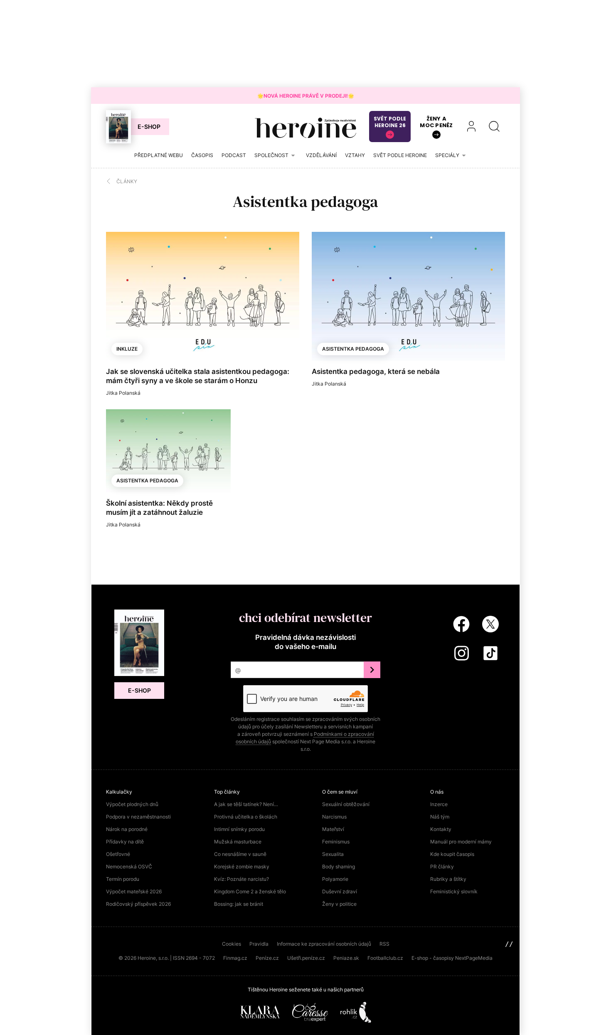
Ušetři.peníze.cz (306, 958)
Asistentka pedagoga (353, 349)
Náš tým (439, 817)
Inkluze (127, 349)
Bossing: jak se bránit (238, 904)
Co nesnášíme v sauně (240, 854)
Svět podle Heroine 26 (390, 122)
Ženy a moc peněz (436, 122)
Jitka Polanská (123, 393)
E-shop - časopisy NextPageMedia (452, 958)
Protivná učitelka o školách (245, 817)
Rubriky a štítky (448, 879)
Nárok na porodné (127, 829)
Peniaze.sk (346, 958)
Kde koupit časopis (452, 854)
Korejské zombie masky (241, 866)
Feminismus (336, 841)
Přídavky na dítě (125, 841)
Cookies (231, 944)
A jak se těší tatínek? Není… (246, 804)
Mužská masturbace (237, 841)
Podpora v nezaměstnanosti (138, 817)
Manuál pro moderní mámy (461, 841)
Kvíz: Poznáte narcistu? (241, 879)
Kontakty (440, 829)
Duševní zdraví (339, 891)
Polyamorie (335, 879)
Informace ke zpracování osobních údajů (324, 944)
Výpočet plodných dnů (132, 804)
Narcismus (334, 817)
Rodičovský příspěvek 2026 (138, 904)
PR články (442, 866)
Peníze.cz (267, 958)
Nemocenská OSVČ (129, 866)
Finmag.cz (235, 958)
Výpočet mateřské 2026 (134, 891)
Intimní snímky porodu (239, 829)
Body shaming (338, 866)
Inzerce (439, 804)
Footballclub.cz (385, 958)
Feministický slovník (454, 891)
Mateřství (333, 829)
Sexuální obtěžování (346, 804)
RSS (384, 944)
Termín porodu (122, 879)
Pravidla (259, 944)
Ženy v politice (339, 904)
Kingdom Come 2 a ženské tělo (250, 891)
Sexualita (333, 854)
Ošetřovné (118, 854)
